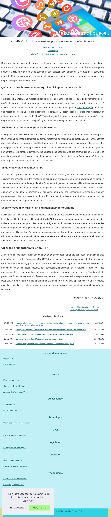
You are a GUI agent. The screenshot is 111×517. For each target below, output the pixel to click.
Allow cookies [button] (39, 508)
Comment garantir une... (13, 460)
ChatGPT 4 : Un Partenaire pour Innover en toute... (53, 54)
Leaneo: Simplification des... (15, 503)
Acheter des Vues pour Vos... (15, 392)
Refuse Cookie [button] (17, 508)
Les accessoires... (11, 410)
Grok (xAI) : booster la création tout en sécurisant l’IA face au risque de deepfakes (51, 330)
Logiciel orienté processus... (15, 479)
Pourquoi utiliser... (11, 380)
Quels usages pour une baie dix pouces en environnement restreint (44, 334)
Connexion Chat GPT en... (14, 386)
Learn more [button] (28, 501)
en (55, 514)
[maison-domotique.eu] (55, 18)
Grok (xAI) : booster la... (13, 485)
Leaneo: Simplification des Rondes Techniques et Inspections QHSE (84, 308)
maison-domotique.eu (53, 47)
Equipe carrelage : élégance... (16, 466)
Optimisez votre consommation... (17, 423)
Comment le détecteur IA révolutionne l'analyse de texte (39, 339)
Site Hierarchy (9, 365)
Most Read (8, 359)
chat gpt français (85, 107)
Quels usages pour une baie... (16, 491)
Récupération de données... (15, 435)
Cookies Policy (78, 511)
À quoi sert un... (10, 404)
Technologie (53, 51)
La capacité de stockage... (14, 448)
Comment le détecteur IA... (14, 497)
